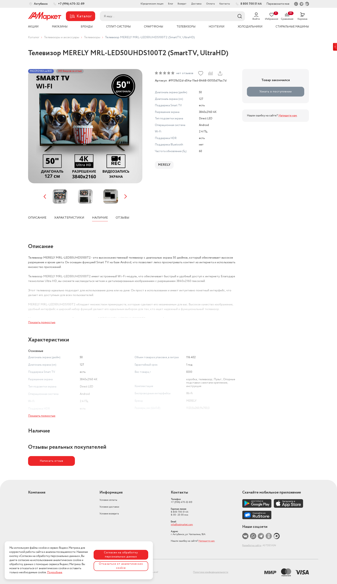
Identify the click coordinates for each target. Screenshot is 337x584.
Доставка (196, 3)
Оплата (210, 3)
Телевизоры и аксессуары (61, 37)
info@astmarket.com (182, 524)
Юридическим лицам (152, 3)
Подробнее (54, 572)
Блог (170, 3)
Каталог (33, 37)
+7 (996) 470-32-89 (181, 501)
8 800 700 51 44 (179, 512)
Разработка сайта (251, 545)
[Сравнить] (210, 73)
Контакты (224, 3)
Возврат (182, 3)
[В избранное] (200, 73)
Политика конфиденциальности (210, 572)
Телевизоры (92, 37)
